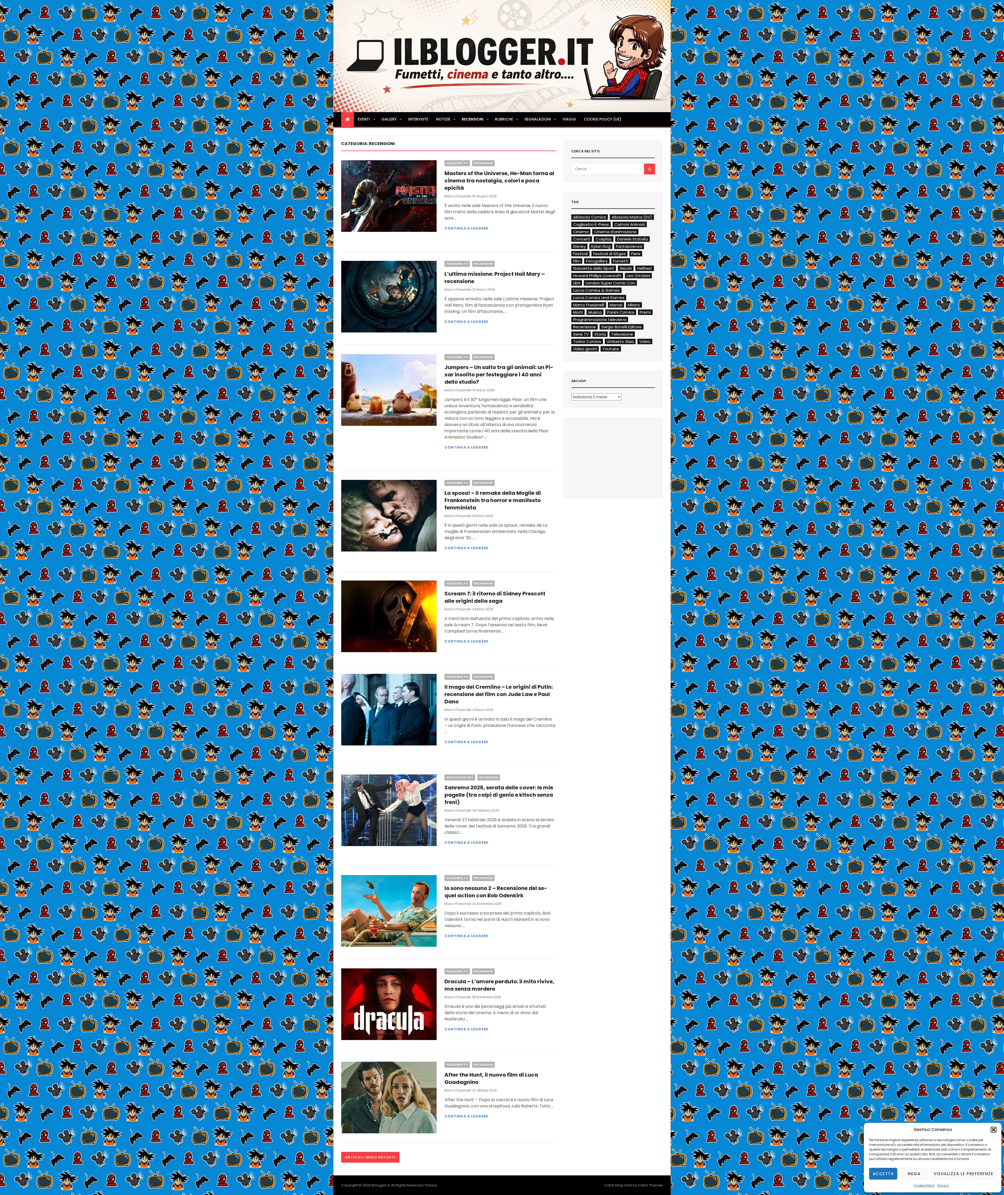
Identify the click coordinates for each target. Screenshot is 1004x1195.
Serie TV (581, 334)
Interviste (418, 119)
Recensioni (472, 119)
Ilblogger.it (381, 1185)
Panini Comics (620, 312)
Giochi (626, 268)
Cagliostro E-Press (591, 224)
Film (576, 261)
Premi (645, 312)
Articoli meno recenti (370, 1157)
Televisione (622, 334)
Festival (580, 253)
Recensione (584, 327)
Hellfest (644, 268)
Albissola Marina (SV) (632, 217)
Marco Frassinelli (457, 196)
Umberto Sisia (620, 341)
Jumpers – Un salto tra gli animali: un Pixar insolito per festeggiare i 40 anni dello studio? (498, 375)
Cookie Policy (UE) (602, 119)
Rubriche (504, 119)
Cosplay (604, 239)
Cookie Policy (924, 1185)
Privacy (943, 1185)
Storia (600, 334)
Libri (576, 283)
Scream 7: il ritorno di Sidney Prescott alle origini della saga (494, 597)
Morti (578, 312)
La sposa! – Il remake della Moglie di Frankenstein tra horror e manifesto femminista (492, 500)
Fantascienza (629, 246)
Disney (579, 246)
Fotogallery (597, 261)
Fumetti (620, 261)
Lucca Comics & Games (596, 290)
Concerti (581, 239)
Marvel (616, 305)
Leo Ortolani (638, 275)
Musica (595, 312)
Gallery (389, 119)
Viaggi (569, 119)
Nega (914, 1173)
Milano (634, 305)
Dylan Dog (601, 246)
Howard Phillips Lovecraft (597, 275)
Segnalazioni (537, 119)
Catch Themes (650, 1185)
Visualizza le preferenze (963, 1173)
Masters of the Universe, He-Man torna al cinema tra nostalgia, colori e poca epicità (499, 181)
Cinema (581, 231)
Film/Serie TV (457, 163)
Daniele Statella (632, 239)
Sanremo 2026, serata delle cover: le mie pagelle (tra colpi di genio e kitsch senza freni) (498, 795)
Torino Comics (587, 341)
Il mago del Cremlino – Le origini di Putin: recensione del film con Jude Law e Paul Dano (498, 694)
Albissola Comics (589, 217)
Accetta (883, 1173)
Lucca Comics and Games (598, 297)
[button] (993, 1129)
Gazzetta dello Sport (593, 268)
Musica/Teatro (460, 777)
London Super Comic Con (610, 283)
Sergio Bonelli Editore (621, 327)
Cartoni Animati (629, 224)
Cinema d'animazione (615, 231)
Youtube (610, 349)
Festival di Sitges (609, 253)
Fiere (635, 253)
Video (645, 341)
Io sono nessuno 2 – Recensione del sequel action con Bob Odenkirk (495, 891)
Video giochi (585, 349)
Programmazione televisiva (599, 319)
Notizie (443, 119)
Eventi (364, 119)
